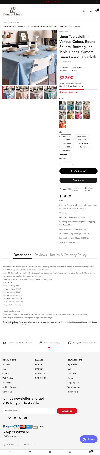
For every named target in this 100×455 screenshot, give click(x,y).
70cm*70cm (66, 136)
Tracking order (73, 387)
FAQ (69, 369)
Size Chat (71, 373)
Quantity (62, 159)
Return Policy (73, 391)
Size (61, 132)
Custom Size (66, 150)
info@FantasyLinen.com (12, 436)
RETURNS (39, 364)
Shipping (62, 83)
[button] (49, 347)
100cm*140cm (81, 136)
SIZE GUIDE (40, 373)
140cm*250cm (83, 147)
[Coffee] (86, 114)
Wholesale (7, 382)
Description (22, 254)
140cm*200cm (83, 143)
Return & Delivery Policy (68, 254)
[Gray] (62, 114)
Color (61, 98)
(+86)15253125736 (15, 432)
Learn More (67, 225)
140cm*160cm (83, 140)
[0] (96, 11)
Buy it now (78, 180)
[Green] (70, 114)
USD (84, 11)
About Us (6, 364)
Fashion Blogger (9, 387)
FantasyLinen (15, 22)
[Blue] (70, 105)
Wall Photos (7, 378)
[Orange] (62, 123)
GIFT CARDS (40, 378)
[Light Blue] (78, 105)
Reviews (41, 254)
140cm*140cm (67, 140)
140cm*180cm (66, 143)
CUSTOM (39, 369)
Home (5, 22)
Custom (5, 373)
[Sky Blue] (62, 105)
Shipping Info (73, 382)
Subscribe (67, 411)
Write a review (67, 62)
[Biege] (86, 105)
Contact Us (7, 391)
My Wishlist (72, 364)
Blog (4, 369)
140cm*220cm (67, 147)
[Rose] (78, 114)
